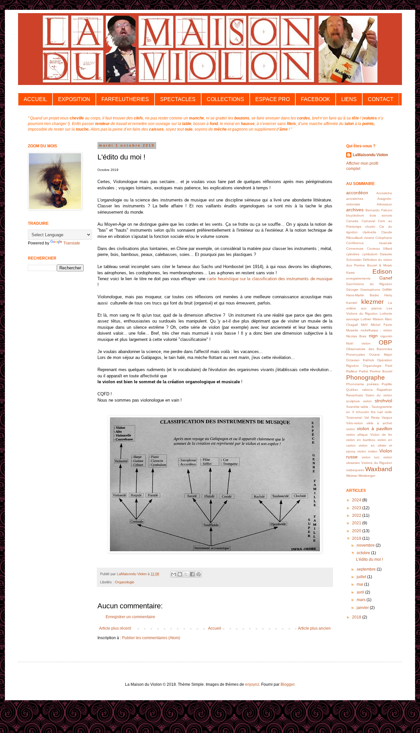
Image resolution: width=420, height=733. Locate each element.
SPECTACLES (178, 99)
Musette (352, 330)
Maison (378, 319)
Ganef (385, 278)
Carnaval (368, 221)
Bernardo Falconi (379, 210)
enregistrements (358, 278)
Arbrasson (384, 204)
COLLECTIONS (225, 99)
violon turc (371, 457)
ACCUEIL (35, 99)
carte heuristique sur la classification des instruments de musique (269, 278)
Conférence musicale (369, 243)
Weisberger (366, 475)
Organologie (124, 582)
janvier (363, 607)
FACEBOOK (315, 99)
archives (355, 209)
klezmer (372, 301)
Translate (71, 243)
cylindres (352, 254)
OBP (385, 342)
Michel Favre (381, 324)
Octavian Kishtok (360, 360)
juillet (362, 577)
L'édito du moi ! (369, 559)
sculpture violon (359, 401)
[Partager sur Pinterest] (198, 574)
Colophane (383, 238)
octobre (364, 553)
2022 (357, 515)
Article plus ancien (314, 628)
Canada (352, 221)
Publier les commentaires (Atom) (151, 638)
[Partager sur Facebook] (192, 574)
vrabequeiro (355, 470)
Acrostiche (384, 193)
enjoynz (252, 684)
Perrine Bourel (381, 371)
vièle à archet (379, 423)
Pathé (363, 371)
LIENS (349, 99)
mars (362, 599)
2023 (357, 508)
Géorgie (352, 289)
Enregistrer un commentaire (130, 617)
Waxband (378, 469)
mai (360, 584)
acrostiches (354, 198)
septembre (367, 569)
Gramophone (370, 289)
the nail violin (381, 412)
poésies (373, 384)
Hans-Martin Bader (362, 295)
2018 (357, 617)
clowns (369, 238)
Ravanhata (354, 395)
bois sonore (381, 215)
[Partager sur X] (186, 574)
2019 (357, 538)
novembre (366, 545)
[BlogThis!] (180, 574)
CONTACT (380, 99)
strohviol (383, 400)
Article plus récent (115, 628)
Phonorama (355, 384)
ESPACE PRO (272, 99)
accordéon (357, 192)
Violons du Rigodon (376, 463)
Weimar (351, 475)
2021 (357, 523)
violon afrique (357, 434)
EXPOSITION (74, 99)
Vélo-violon (354, 423)
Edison (382, 271)
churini (370, 226)
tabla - (365, 406)
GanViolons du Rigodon (369, 284)
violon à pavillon (374, 428)
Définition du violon (377, 260)
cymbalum (369, 254)
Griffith (387, 289)
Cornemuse (355, 248)
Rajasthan (384, 389)
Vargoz (387, 417)
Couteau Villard (379, 248)
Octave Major (380, 354)
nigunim (386, 336)
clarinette (369, 232)
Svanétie (353, 406)
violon (350, 429)
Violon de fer (381, 434)
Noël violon (358, 343)
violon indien (367, 451)
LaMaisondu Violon (370, 155)
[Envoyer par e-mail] (173, 574)
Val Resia (371, 417)
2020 (357, 531)
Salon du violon (379, 395)
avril (361, 592)
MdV (364, 324)
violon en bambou (360, 440)
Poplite (387, 384)
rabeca (367, 389)
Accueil (214, 628)
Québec (352, 389)
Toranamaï (354, 417)
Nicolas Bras (356, 336)
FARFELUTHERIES (125, 99)
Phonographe (365, 377)
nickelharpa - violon (376, 330)
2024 (357, 500)
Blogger (287, 684)
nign (373, 335)
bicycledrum (355, 215)
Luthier (366, 319)
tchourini (362, 412)
